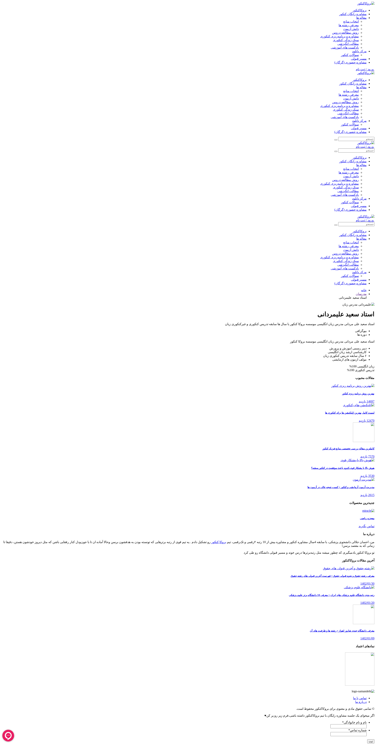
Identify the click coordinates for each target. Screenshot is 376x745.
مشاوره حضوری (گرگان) (350, 62)
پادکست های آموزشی (345, 47)
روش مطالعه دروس (345, 32)
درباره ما (361, 701)
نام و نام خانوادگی (354, 722)
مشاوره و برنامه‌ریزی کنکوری (339, 36)
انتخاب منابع (351, 21)
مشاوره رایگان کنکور (353, 14)
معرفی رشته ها (349, 25)
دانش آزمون (351, 29)
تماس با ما (360, 698)
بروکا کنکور (218, 542)
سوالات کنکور (350, 55)
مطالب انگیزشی (348, 43)
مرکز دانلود (359, 51)
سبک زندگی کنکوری (346, 40)
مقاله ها (361, 17)
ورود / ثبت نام (365, 69)
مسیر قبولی (359, 58)
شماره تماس (357, 730)
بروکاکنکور (359, 10)
